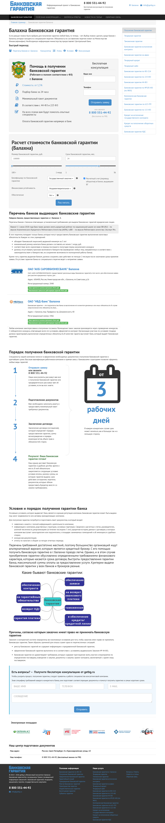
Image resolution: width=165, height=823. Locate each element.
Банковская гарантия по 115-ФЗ (137, 109)
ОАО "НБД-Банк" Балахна (44, 301)
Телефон (87, 87)
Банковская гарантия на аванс (136, 55)
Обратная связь (113, 17)
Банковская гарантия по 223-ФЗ (137, 77)
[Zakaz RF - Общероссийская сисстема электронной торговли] (147, 731)
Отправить (81, 709)
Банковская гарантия (21, 17)
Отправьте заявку (37, 367)
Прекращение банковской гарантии (72, 781)
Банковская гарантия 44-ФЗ (135, 82)
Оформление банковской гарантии (72, 777)
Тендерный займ (131, 66)
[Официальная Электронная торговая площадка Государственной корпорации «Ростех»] (46, 731)
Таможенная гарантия (133, 41)
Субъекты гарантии (66, 793)
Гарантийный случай (66, 779)
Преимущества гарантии (68, 786)
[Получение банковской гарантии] (26, 6)
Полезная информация (47, 17)
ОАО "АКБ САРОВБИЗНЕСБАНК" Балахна (53, 269)
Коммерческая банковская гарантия (105, 803)
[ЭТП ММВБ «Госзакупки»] (97, 731)
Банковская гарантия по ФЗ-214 (137, 71)
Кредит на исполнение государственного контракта (103, 811)
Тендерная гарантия (132, 36)
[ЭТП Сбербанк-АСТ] (21, 731)
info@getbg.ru (148, 5)
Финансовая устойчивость (23, 188)
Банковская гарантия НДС (135, 131)
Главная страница (18, 22)
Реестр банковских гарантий (69, 784)
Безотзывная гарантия (67, 791)
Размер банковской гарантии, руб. (27, 154)
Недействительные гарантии (69, 789)
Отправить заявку (100, 102)
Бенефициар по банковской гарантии (24, 179)
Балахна (134, 5)
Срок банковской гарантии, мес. (80, 154)
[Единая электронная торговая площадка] (122, 731)
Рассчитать (63, 202)
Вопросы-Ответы (72, 17)
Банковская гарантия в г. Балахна (104, 772)
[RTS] (72, 731)
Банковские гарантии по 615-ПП (137, 104)
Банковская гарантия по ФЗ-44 (70, 772)
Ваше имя (88, 74)
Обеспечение (18, 195)
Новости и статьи (93, 17)
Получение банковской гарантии (138, 30)
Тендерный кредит (132, 60)
